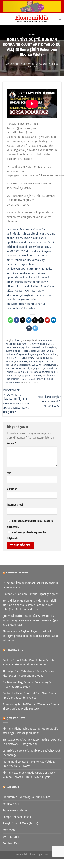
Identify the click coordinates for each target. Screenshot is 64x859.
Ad (9, 472)
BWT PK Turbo (11, 836)
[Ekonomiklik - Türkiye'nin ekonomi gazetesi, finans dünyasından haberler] (32, 19)
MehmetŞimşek (49, 365)
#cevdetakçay (36, 260)
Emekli (50, 351)
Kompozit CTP (11, 803)
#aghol (28, 286)
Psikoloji (10, 372)
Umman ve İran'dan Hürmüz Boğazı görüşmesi (31, 594)
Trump (30, 379)
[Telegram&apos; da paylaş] (35, 328)
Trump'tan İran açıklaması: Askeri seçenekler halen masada (30, 585)
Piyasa (30, 368)
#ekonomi (13, 229)
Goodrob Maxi (11, 843)
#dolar (37, 229)
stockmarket (51, 372)
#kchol (30, 251)
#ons (43, 233)
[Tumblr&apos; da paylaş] (29, 328)
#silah (31, 308)
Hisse (24, 361)
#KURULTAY (38, 290)
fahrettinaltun (50, 354)
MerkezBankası (13, 368)
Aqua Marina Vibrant (15, 810)
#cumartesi (13, 308)
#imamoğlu (45, 268)
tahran (9, 375)
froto (17, 358)
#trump (50, 233)
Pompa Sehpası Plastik (17, 817)
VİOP (43, 379)
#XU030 (20, 251)
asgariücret (24, 344)
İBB (30, 361)
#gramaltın (13, 255)
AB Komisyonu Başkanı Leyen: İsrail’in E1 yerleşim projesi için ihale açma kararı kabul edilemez (30, 636)
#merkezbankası (17, 260)
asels (15, 344)
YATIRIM (16, 382)
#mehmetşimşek (17, 264)
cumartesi (35, 347)
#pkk (24, 308)
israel (52, 361)
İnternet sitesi (15, 504)
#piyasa (47, 251)
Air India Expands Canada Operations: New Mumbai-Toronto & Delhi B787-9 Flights (29, 775)
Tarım (16, 375)
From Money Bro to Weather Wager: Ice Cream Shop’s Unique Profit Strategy (31, 706)
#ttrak (36, 286)
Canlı (8, 347)
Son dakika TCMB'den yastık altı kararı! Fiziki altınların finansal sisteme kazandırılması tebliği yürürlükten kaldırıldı (30, 605)
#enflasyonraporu (17, 268)
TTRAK (37, 379)
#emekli (33, 273)
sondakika (39, 372)
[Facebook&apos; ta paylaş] (16, 320)
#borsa (20, 246)
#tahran (18, 290)
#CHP (27, 290)
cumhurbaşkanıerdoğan (18, 351)
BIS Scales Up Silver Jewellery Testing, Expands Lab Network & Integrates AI (32, 742)
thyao (23, 379)
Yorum (11, 443)
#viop (36, 246)
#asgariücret (46, 242)
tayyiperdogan (27, 375)
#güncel (25, 277)
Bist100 (35, 344)
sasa (17, 372)
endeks (9, 354)
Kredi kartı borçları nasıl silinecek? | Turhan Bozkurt (49, 401)
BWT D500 (9, 830)
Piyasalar (38, 368)
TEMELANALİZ (12, 379)
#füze (10, 290)
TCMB (38, 375)
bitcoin (43, 344)
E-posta (12, 488)
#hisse (20, 238)
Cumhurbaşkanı (48, 347)
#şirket (11, 246)
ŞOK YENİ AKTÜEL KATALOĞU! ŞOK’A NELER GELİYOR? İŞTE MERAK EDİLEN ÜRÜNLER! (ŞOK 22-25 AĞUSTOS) (31, 620)
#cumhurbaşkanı (41, 295)
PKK (46, 368)
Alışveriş (12, 786)
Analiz (9, 344)
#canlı (34, 242)
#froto (19, 286)
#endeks (36, 277)
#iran (43, 286)
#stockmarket (29, 255)
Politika (53, 368)
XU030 (50, 379)
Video (32, 35)
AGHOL (44, 340)
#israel (51, 286)
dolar (33, 351)
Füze (23, 358)
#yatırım (29, 238)
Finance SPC (14, 649)
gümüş (41, 358)
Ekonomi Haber (17, 572)
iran (46, 361)
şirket (30, 372)
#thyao (11, 286)
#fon (19, 233)
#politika (12, 242)
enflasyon (19, 354)
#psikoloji (41, 238)
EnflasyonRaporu (33, 354)
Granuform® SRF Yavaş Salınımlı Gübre (26, 797)
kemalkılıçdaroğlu (21, 365)
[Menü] (5, 19)
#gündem (24, 242)
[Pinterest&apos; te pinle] (47, 320)
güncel (49, 358)
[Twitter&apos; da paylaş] (29, 320)
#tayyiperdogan (16, 303)
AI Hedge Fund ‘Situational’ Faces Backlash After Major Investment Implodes (29, 673)
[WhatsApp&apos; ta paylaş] (10, 320)
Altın (50, 340)
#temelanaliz (32, 282)
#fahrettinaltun (36, 303)
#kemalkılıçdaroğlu (19, 295)
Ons (24, 368)
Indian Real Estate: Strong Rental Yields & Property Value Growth (29, 764)
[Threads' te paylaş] (35, 320)
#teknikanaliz (15, 282)
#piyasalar (13, 277)
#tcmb (31, 264)
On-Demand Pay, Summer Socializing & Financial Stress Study (27, 684)
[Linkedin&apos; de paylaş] (53, 320)
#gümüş (11, 233)
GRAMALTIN (31, 358)
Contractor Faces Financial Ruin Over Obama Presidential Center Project (30, 695)
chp (27, 347)
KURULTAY (36, 365)
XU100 (9, 382)
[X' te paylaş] (22, 320)
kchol (8, 365)
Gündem (10, 361)
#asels (44, 282)
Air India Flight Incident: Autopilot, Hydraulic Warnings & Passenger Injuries (30, 731)
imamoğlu (38, 361)
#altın (45, 229)
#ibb (9, 273)
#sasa (37, 251)
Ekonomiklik (12, 64)
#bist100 (46, 246)
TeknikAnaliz (48, 375)
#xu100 (11, 251)
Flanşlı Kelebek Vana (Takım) (20, 823)
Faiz (8, 358)
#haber (11, 238)
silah (23, 372)
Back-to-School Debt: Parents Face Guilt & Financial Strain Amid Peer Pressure (28, 662)
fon (12, 358)
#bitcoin (34, 233)
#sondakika (20, 273)
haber (18, 361)
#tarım (42, 273)
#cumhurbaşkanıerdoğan (22, 299)
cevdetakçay (18, 347)
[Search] (60, 19)
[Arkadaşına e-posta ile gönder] (41, 320)
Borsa (51, 344)
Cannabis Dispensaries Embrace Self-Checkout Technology (31, 753)
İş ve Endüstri (16, 718)
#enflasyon (26, 229)
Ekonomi (41, 351)
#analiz (45, 277)
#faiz (26, 233)
